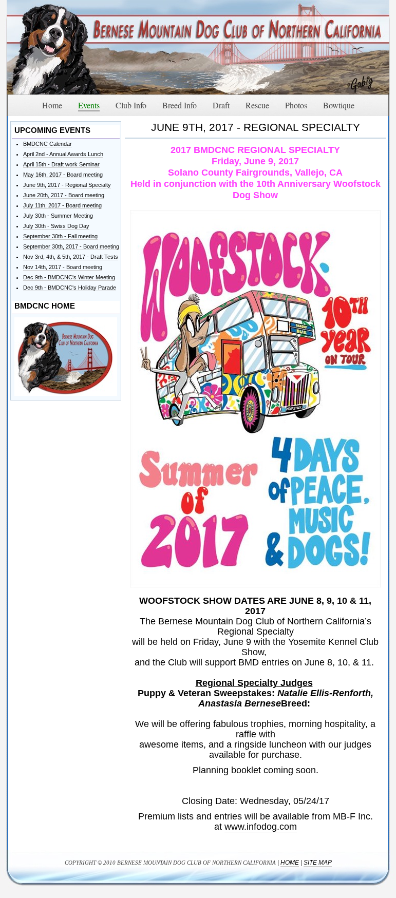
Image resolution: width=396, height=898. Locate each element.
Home (289, 862)
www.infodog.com (260, 826)
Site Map (318, 862)
